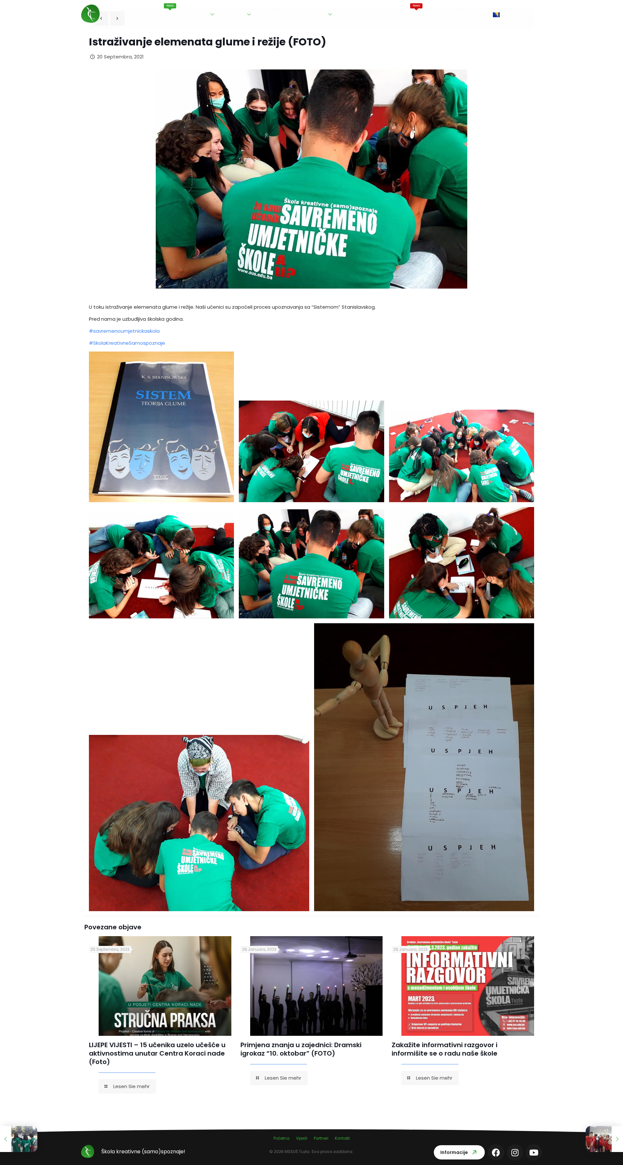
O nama (197, 14)
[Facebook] (496, 1152)
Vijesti (169, 11)
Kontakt (454, 14)
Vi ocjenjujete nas (366, 14)
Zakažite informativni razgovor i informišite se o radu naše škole (444, 1049)
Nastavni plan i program (294, 14)
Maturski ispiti (416, 11)
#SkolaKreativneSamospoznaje (127, 343)
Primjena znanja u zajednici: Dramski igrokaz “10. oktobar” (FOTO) (300, 1049)
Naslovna (140, 14)
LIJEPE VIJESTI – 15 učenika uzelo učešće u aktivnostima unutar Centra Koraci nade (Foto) (157, 1053)
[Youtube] (534, 1152)
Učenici (235, 14)
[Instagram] (515, 1152)
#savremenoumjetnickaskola (124, 331)
